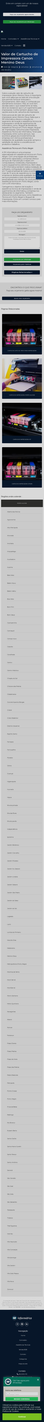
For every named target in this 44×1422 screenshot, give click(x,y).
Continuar (22, 1417)
